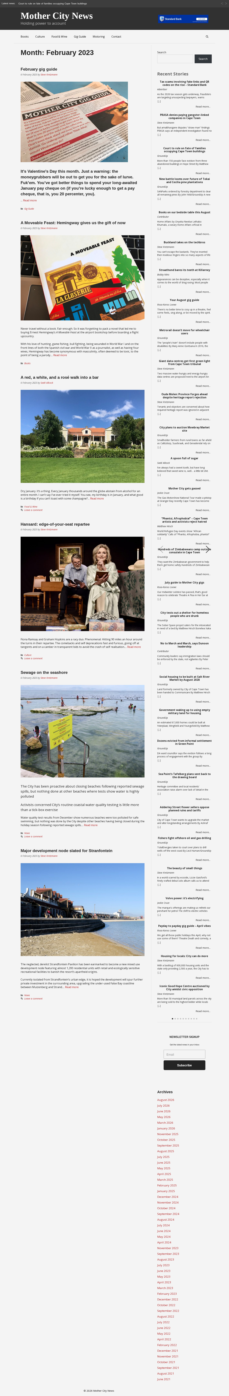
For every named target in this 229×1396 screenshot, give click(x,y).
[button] (208, 549)
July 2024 (163, 1225)
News (27, 833)
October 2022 (166, 1305)
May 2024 (163, 1237)
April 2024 (164, 1242)
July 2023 (163, 1265)
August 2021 (165, 1373)
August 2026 (165, 1100)
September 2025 (168, 1145)
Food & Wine (59, 36)
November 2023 (168, 1248)
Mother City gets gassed (184, 488)
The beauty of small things (184, 868)
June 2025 (163, 1162)
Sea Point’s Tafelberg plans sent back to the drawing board (184, 775)
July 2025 (163, 1157)
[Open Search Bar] (207, 37)
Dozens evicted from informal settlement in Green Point (184, 742)
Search (161, 52)
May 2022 (163, 1333)
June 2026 (163, 1111)
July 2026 (163, 1105)
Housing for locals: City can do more (184, 956)
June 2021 (163, 1379)
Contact (116, 36)
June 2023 (163, 1271)
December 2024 (167, 1197)
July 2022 (163, 1322)
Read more (30, 200)
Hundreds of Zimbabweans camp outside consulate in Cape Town (184, 551)
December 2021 (167, 1351)
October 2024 (166, 1208)
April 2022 (164, 1339)
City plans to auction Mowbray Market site (184, 429)
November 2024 (168, 1202)
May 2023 (163, 1276)
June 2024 (163, 1231)
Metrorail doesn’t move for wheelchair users (184, 332)
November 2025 (168, 1134)
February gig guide (39, 69)
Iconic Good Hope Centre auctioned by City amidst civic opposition (185, 988)
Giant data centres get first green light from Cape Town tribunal (184, 362)
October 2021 (166, 1362)
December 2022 (167, 1299)
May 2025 (163, 1168)
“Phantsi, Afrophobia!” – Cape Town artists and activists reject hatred (184, 520)
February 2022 (167, 1345)
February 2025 (167, 1185)
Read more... (203, 106)
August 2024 (165, 1219)
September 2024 (168, 1214)
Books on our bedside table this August (184, 212)
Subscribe (184, 1065)
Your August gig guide (184, 300)
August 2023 (165, 1259)
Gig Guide (80, 36)
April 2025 (164, 1174)
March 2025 (165, 1180)
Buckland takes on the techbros (184, 242)
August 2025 (165, 1151)
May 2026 (163, 1117)
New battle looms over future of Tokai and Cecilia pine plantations (184, 180)
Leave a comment (33, 510)
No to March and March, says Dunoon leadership (184, 645)
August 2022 (165, 1316)
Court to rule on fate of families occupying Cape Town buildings (184, 150)
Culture (40, 36)
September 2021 (168, 1368)
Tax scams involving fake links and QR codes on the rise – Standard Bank (184, 83)
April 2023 (164, 1282)
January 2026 (166, 1128)
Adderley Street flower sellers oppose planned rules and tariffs (184, 809)
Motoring (99, 36)
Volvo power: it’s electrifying (185, 898)
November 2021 (168, 1356)
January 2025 (166, 1191)
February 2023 (167, 1294)
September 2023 (168, 1254)
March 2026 (165, 1123)
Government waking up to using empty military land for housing (184, 711)
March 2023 (165, 1288)
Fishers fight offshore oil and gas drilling (184, 838)
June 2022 (163, 1328)
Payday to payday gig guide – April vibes (184, 926)
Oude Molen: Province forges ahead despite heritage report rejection (184, 396)
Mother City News (57, 16)
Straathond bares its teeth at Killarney (184, 270)
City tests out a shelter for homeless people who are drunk (184, 614)
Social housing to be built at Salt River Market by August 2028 (184, 678)
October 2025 (166, 1140)
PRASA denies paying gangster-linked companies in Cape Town (184, 116)
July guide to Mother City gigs (184, 582)
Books (25, 36)
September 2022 (168, 1311)
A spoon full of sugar (184, 458)
